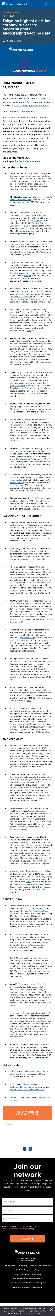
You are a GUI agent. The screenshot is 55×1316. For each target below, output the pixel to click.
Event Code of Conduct (21, 1287)
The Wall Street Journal (20, 296)
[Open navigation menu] (51, 4)
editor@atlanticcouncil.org (26, 161)
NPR (29, 330)
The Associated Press (19, 409)
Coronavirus (8, 1124)
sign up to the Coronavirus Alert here (30, 105)
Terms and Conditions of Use (20, 1229)
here (29, 700)
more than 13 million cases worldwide (31, 198)
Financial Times (28, 637)
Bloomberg (41, 810)
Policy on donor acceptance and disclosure (27, 1278)
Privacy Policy (10, 1265)
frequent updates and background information (26, 1085)
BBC (44, 748)
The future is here (11, 11)
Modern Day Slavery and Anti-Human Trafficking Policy (27, 1283)
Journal (48, 506)
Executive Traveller (42, 884)
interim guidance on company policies (27, 1089)
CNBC (37, 220)
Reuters (22, 230)
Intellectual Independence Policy (27, 1270)
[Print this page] (24, 1149)
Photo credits (37, 1287)
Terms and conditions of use (40, 1265)
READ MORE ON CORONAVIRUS (27, 1113)
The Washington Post (19, 424)
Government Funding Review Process (27, 1274)
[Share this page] (30, 1149)
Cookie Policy (22, 1265)
